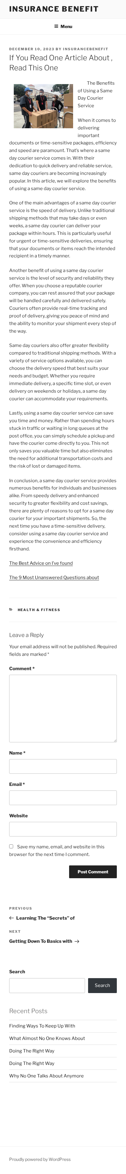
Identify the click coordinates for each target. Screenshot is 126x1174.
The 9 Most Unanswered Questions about (54, 577)
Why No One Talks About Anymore (46, 1076)
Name (17, 753)
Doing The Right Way (31, 1051)
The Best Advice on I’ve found (41, 563)
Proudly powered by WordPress (40, 1159)
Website (18, 816)
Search (17, 971)
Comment (22, 668)
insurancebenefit (86, 49)
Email (17, 784)
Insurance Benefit (54, 9)
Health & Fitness (39, 610)
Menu (66, 26)
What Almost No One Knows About (47, 1038)
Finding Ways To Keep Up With (42, 1026)
